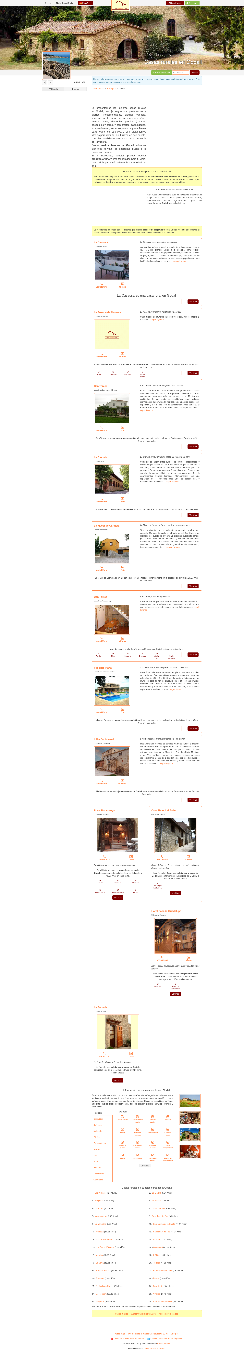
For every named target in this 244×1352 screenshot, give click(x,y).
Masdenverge (101, 1216)
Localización (98, 1173)
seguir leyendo (180, 261)
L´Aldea (156, 1255)
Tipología (97, 1112)
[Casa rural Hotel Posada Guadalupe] (175, 936)
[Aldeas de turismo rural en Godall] (167, 1155)
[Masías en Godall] (122, 1129)
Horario (96, 1161)
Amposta (100, 1231)
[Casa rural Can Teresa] (112, 408)
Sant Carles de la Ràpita (164, 1223)
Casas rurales (98, 88)
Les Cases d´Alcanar (105, 1247)
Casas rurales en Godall (154, 1348)
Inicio (49, 3)
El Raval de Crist (103, 1270)
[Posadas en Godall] (167, 1116)
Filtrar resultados (162, 72)
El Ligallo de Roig (103, 1286)
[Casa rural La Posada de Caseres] (112, 335)
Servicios (97, 1124)
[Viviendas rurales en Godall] (152, 1155)
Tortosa (156, 1262)
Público (96, 1137)
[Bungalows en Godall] (137, 1155)
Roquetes (100, 1278)
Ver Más (193, 301)
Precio (96, 1155)
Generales (98, 1179)
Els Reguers (101, 1293)
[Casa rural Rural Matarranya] (118, 835)
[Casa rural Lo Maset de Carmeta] (112, 548)
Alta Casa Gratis (65, 3)
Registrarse (175, 3)
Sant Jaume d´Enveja (162, 1301)
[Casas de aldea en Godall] (167, 1129)
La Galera (156, 1192)
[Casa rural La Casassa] (112, 265)
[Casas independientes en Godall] (167, 1142)
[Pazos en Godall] (122, 1155)
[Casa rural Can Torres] (112, 619)
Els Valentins (100, 1223)
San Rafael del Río (161, 1231)
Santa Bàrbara (158, 1208)
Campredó (158, 1247)
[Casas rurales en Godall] (122, 1116)
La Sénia (100, 1262)
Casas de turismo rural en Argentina (166, 1338)
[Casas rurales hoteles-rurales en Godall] (152, 1116)
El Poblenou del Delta (162, 1270)
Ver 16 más (145, 1165)
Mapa (76, 89)
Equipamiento (99, 1143)
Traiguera (100, 1301)
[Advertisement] (64, 199)
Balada (156, 1278)
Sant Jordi (157, 1286)
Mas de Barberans (104, 1239)
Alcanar (156, 1239)
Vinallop (99, 1255)
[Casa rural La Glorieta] (112, 480)
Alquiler (96, 1149)
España (86, 3)
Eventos (97, 1167)
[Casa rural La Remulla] (118, 1032)
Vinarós (156, 1293)
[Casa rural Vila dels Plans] (112, 690)
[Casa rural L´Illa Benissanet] (112, 761)
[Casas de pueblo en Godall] (122, 1142)
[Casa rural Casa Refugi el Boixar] (175, 835)
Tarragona (111, 88)
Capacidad (98, 1118)
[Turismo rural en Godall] (152, 1129)
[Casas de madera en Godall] (152, 1142)
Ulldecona (99, 1208)
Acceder (192, 3)
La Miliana (156, 1200)
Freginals (99, 1200)
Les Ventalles (100, 1192)
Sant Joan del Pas (160, 1216)
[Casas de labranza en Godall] (137, 1129)
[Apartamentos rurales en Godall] (137, 1116)
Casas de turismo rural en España (128, 1338)
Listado (54, 89)
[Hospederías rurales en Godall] (137, 1142)
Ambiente (97, 1131)
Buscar (194, 72)
